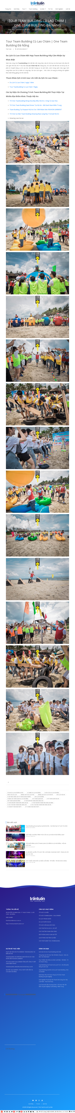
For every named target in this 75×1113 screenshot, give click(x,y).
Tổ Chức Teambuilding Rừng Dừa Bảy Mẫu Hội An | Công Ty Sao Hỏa (33, 101)
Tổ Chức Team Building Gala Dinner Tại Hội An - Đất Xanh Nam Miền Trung (36, 105)
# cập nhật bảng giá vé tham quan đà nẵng (19, 796)
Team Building (33, 9)
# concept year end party (14, 806)
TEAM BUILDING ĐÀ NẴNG (23, 29)
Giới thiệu (16, 9)
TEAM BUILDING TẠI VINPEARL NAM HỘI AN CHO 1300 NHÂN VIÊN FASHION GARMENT (20, 957)
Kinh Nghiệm (59, 9)
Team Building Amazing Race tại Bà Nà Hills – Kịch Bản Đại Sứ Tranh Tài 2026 (46, 826)
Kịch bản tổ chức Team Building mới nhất (50, 952)
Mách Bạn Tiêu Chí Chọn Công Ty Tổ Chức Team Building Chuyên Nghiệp (52, 975)
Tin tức (38, 1104)
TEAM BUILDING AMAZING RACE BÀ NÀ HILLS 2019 (19, 967)
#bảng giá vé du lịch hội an (45, 794)
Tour (23, 9)
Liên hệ (68, 9)
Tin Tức (50, 9)
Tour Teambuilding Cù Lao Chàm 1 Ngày (24, 87)
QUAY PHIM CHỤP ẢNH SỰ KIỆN (47, 938)
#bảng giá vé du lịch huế (27, 794)
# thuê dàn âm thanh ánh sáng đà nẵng (42, 802)
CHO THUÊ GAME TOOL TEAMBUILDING (49, 941)
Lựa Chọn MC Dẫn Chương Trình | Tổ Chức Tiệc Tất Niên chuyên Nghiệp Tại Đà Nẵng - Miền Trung (52, 985)
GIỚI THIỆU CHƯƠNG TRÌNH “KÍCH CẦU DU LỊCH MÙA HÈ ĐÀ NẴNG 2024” (45, 834)
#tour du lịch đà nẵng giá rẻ (15, 792)
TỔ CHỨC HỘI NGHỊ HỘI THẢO (47, 925)
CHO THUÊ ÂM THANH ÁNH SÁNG (48, 931)
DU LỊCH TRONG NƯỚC (45, 919)
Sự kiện (42, 9)
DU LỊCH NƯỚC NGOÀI (45, 922)
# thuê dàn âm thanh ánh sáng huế (33, 800)
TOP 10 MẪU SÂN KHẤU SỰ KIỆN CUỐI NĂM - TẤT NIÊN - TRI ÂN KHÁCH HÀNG (46, 861)
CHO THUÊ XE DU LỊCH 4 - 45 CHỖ (48, 928)
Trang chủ (8, 9)
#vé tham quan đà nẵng (13, 800)
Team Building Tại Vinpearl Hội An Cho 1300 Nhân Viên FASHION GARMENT (36, 110)
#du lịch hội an (61, 794)
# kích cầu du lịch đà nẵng (52, 792)
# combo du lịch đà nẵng (34, 792)
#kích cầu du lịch (12, 794)
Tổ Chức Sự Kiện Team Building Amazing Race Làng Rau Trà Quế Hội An (34, 114)
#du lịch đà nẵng (39, 796)
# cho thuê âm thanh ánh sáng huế (17, 804)
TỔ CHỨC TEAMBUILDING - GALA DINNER (50, 915)
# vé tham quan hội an (53, 798)
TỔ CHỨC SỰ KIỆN (44, 912)
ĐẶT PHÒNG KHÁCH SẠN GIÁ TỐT (48, 934)
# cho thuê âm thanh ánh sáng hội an (40, 804)
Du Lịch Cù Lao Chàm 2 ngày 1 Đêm (22, 83)
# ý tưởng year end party (32, 806)
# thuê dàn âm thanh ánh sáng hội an (17, 802)
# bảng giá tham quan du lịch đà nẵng (17, 798)
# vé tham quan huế (37, 798)
